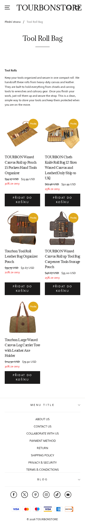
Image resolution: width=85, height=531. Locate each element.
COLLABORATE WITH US (42, 433)
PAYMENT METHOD (43, 441)
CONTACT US (42, 426)
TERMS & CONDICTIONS (42, 470)
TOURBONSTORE (49, 7)
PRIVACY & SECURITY (42, 463)
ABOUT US (42, 419)
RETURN (42, 448)
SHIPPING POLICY (42, 455)
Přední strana (13, 22)
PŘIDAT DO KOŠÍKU (22, 200)
